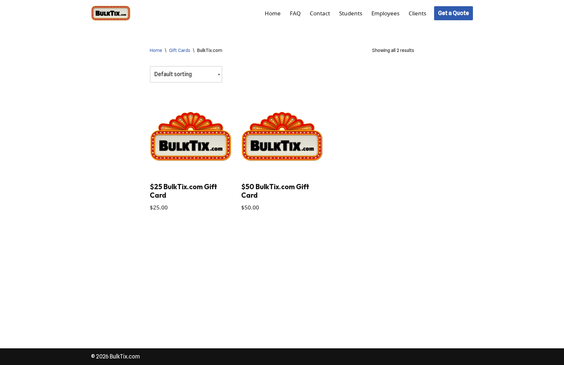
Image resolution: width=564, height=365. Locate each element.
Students (350, 13)
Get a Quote (453, 13)
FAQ (295, 13)
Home (273, 13)
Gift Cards (179, 50)
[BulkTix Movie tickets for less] (110, 13)
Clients (417, 13)
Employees (385, 13)
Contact (320, 13)
